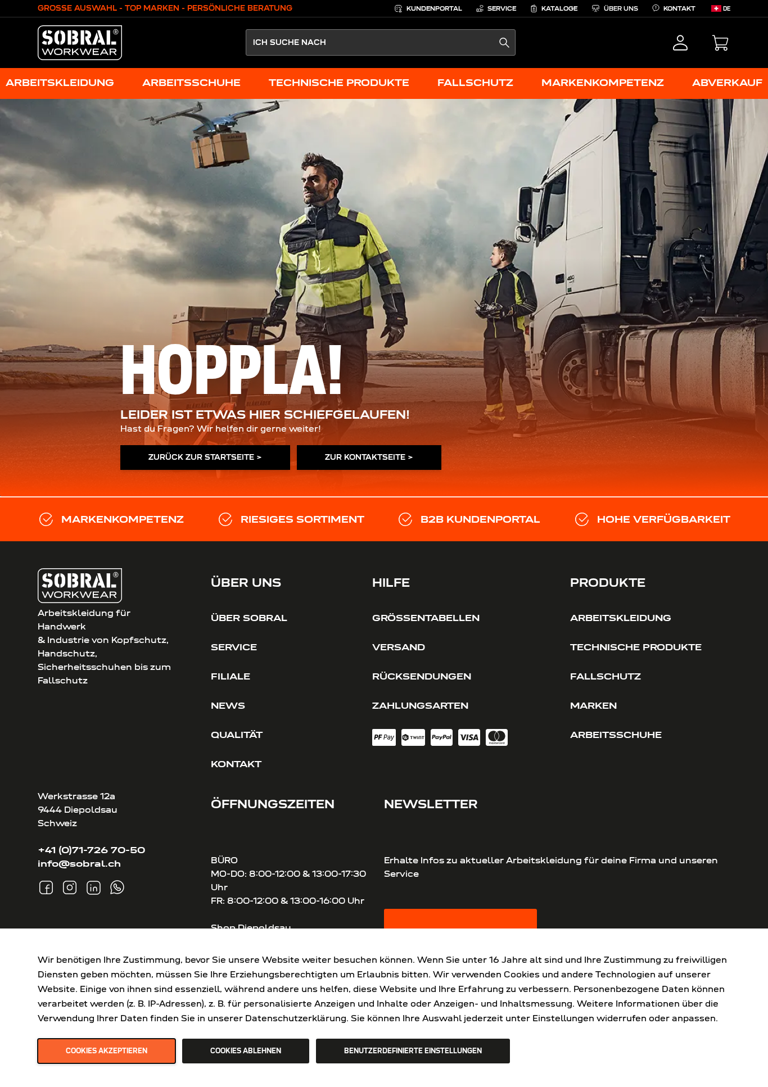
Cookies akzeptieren (106, 1051)
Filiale (230, 676)
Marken (593, 705)
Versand (398, 647)
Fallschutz (605, 676)
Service (234, 647)
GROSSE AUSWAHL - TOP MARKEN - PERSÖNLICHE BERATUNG (165, 8)
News (228, 705)
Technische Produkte (636, 647)
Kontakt (236, 764)
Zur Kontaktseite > (369, 457)
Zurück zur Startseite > (205, 457)
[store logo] (80, 42)
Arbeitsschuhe (616, 734)
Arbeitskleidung (620, 618)
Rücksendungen (421, 676)
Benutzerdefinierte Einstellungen (413, 1051)
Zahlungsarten (420, 705)
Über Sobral (249, 618)
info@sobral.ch (79, 863)
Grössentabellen (426, 618)
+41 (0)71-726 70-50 (91, 850)
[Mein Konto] (680, 43)
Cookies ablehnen (245, 1051)
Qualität (237, 734)
